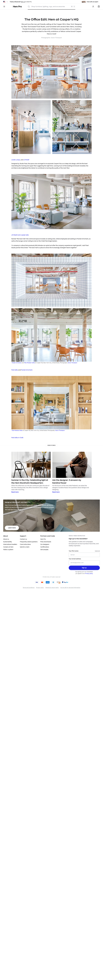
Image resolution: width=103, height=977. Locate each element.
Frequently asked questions (29, 542)
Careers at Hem (8, 547)
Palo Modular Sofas (29, 362)
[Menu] (4, 6)
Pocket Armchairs (17, 362)
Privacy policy (89, 573)
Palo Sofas (14, 370)
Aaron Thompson (56, 38)
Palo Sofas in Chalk (17, 437)
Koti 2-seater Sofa (23, 235)
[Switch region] (5, 2)
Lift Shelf (26, 160)
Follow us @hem (8, 549)
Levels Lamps (15, 160)
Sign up (23, 2)
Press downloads (45, 542)
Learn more (12, 528)
